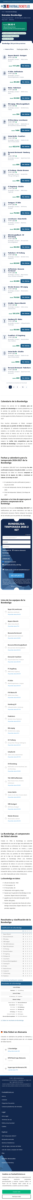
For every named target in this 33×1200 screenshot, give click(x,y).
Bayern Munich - (17, 55)
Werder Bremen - (18, 287)
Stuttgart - (14, 203)
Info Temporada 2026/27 (9, 1136)
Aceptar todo (16, 1192)
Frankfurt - (16, 335)
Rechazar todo (16, 1196)
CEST (13, 57)
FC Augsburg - (16, 186)
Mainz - (14, 88)
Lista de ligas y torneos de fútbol (11, 1146)
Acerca (4, 1096)
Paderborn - (16, 253)
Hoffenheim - (16, 270)
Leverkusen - (17, 219)
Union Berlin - (16, 136)
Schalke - (17, 303)
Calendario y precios (10, 562)
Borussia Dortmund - (19, 153)
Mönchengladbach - (16, 236)
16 (22, 387)
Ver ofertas (25, 66)
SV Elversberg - (17, 120)
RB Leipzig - (18, 104)
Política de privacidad (17, 586)
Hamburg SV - (15, 319)
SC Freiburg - (18, 170)
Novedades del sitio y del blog (12, 565)
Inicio (3, 12)
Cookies (4, 1126)
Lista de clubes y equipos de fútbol (12, 1150)
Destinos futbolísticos (8, 1143)
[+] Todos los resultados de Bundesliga (12, 1020)
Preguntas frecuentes (8, 1103)
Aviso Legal (5, 1116)
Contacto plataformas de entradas (12, 1106)
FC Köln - (15, 72)
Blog (3, 1153)
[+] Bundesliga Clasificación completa (12, 980)
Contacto (4, 1100)
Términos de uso (7, 1119)
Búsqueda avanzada (8, 1139)
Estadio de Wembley (8, 1162)
